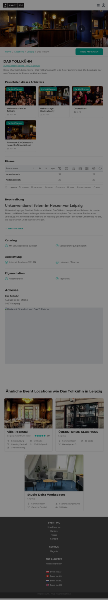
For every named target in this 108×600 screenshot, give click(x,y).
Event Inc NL (56, 580)
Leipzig (30, 51)
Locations (19, 51)
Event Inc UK (56, 585)
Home (8, 51)
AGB (53, 593)
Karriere (54, 531)
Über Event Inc (54, 527)
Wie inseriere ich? (54, 563)
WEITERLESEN (15, 228)
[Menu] (98, 5)
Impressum (43, 593)
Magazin (54, 551)
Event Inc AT (56, 571)
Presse (54, 535)
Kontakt (54, 538)
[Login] (103, 5)
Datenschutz (64, 593)
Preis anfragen (89, 51)
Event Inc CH (56, 576)
